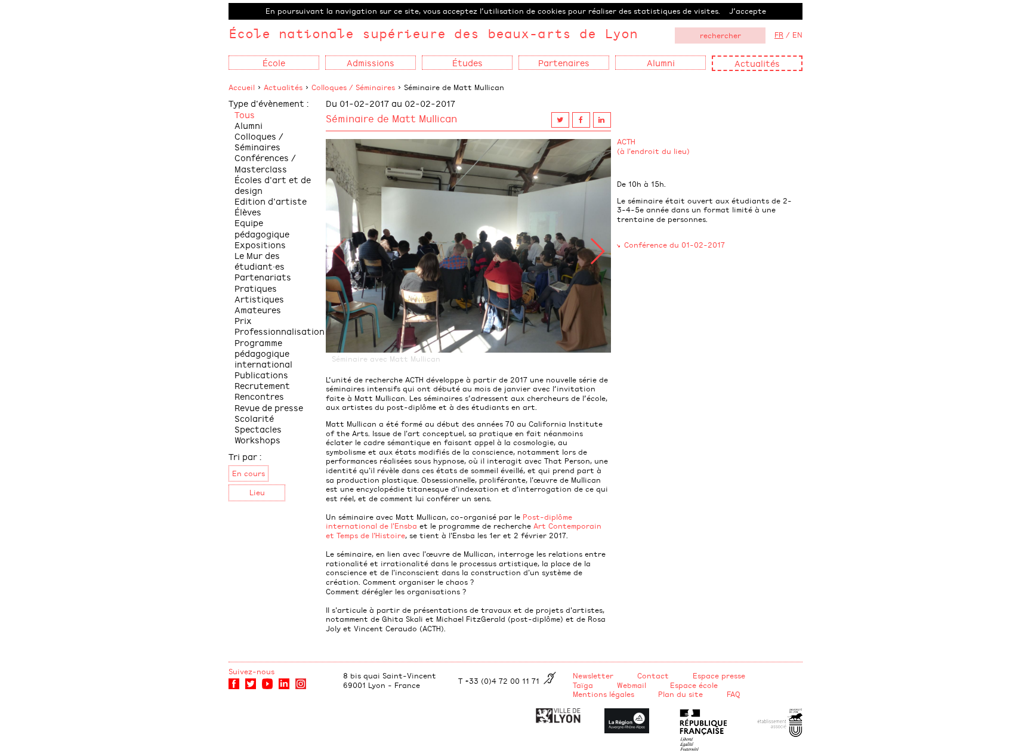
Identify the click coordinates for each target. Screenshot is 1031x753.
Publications (261, 374)
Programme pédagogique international (263, 353)
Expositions (260, 244)
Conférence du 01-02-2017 (674, 244)
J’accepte (747, 10)
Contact (653, 675)
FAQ (733, 694)
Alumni (248, 125)
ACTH (626, 141)
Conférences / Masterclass (265, 162)
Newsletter (593, 675)
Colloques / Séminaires (353, 87)
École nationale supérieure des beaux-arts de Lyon (433, 33)
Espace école (694, 685)
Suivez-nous (251, 671)
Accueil (242, 87)
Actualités (757, 63)
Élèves (247, 211)
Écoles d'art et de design (272, 184)
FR (778, 34)
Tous (244, 114)
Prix (243, 320)
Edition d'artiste (270, 201)
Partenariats (262, 276)
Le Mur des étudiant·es (259, 260)
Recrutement (262, 385)
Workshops (257, 439)
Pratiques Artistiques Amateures (259, 299)
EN (797, 34)
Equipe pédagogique (261, 227)
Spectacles (258, 428)
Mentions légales (603, 694)
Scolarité (254, 418)
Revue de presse (268, 407)
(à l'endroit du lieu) (653, 151)
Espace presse (719, 675)
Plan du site (680, 694)
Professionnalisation (279, 331)
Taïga (583, 685)
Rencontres (259, 396)
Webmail (631, 685)
